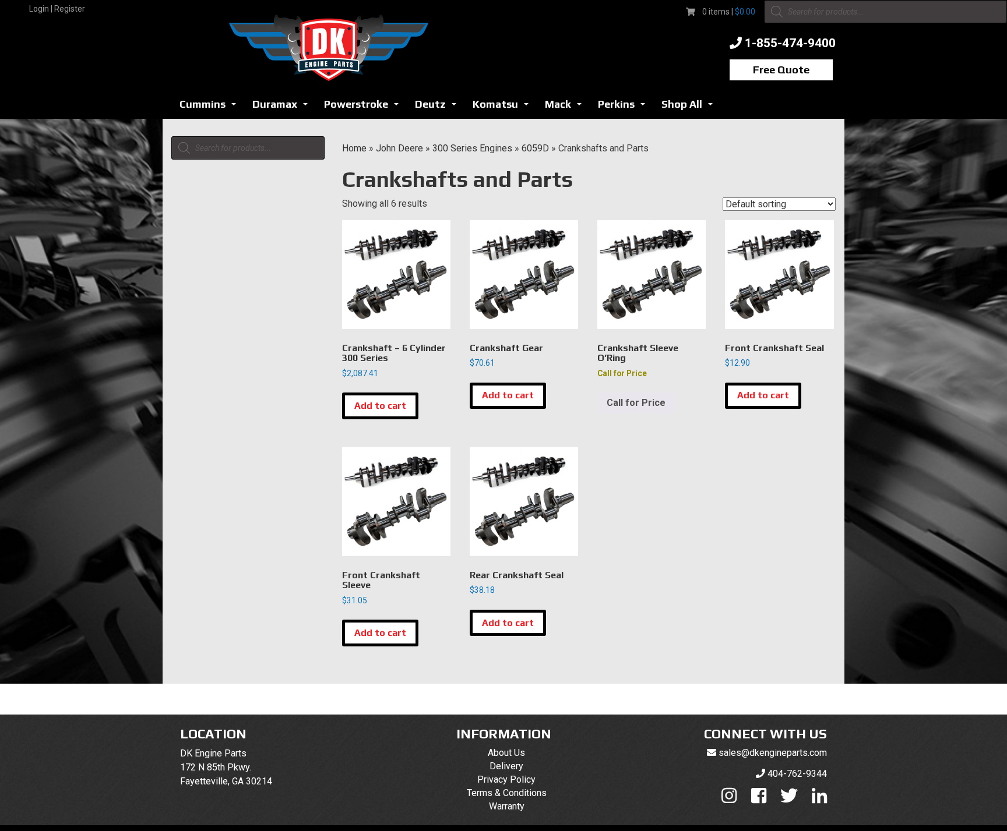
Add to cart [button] (380, 405)
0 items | (728, 11)
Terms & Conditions (507, 792)
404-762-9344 (797, 773)
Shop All (690, 107)
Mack (566, 107)
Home (354, 148)
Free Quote (781, 69)
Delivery (506, 766)
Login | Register (57, 8)
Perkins (625, 107)
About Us (506, 752)
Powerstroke (364, 107)
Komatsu (504, 107)
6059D (535, 148)
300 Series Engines (472, 148)
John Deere (399, 148)
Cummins (210, 107)
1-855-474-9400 (790, 43)
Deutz (439, 107)
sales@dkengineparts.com (773, 752)
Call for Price (636, 402)
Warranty (506, 806)
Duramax (283, 107)
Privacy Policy (506, 779)
